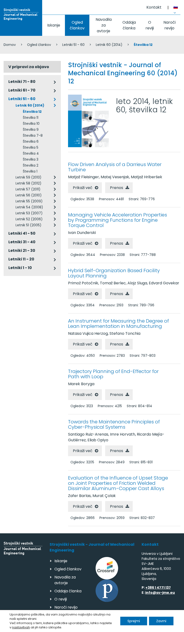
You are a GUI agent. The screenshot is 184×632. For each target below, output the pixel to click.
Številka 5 (30, 147)
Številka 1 (30, 171)
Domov (10, 44)
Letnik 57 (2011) (28, 189)
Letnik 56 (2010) (29, 195)
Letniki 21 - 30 (21, 250)
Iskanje (53, 25)
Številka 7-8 (33, 135)
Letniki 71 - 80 (21, 81)
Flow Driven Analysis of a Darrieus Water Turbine (114, 167)
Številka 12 (32, 111)
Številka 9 (31, 129)
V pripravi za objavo (28, 67)
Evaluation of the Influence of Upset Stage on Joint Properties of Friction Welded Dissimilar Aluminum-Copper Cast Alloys (118, 483)
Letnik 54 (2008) (29, 207)
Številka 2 (30, 165)
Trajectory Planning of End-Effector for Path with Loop (113, 374)
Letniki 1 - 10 (20, 267)
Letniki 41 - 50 (21, 233)
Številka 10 (31, 123)
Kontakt (153, 7)
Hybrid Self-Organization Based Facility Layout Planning (114, 273)
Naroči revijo (169, 25)
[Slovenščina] (176, 8)
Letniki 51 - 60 (73, 44)
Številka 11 (30, 117)
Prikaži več (82, 187)
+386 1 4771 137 (158, 587)
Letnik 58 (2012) (28, 183)
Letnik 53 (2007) (29, 213)
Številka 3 (30, 159)
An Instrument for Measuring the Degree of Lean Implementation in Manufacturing (118, 324)
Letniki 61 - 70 (21, 90)
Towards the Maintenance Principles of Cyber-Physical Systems (114, 424)
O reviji (149, 25)
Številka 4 (31, 153)
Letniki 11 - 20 (21, 259)
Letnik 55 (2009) (29, 201)
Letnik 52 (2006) (29, 219)
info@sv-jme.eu (160, 592)
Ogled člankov (77, 25)
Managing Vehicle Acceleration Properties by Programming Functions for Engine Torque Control (117, 220)
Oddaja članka (129, 25)
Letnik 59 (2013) (28, 177)
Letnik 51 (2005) (28, 225)
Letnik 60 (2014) (109, 44)
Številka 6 (31, 141)
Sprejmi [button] (133, 621)
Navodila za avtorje (104, 25)
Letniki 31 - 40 (21, 242)
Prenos (116, 187)
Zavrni (161, 621)
